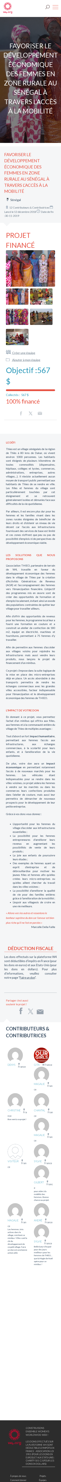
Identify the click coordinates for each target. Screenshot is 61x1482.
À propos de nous (18, 1476)
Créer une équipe (23, 353)
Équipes (43, 1480)
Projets (43, 1476)
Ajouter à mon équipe (26, 360)
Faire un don (27, 977)
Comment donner (18, 1480)
